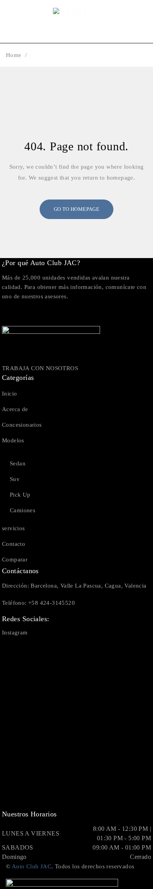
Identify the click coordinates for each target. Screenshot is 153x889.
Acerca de (15, 409)
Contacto (13, 544)
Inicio (9, 393)
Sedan (18, 463)
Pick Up (20, 495)
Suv (15, 479)
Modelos (13, 440)
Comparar (14, 559)
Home (14, 55)
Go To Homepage (77, 209)
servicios (13, 528)
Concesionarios (22, 425)
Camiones (22, 510)
